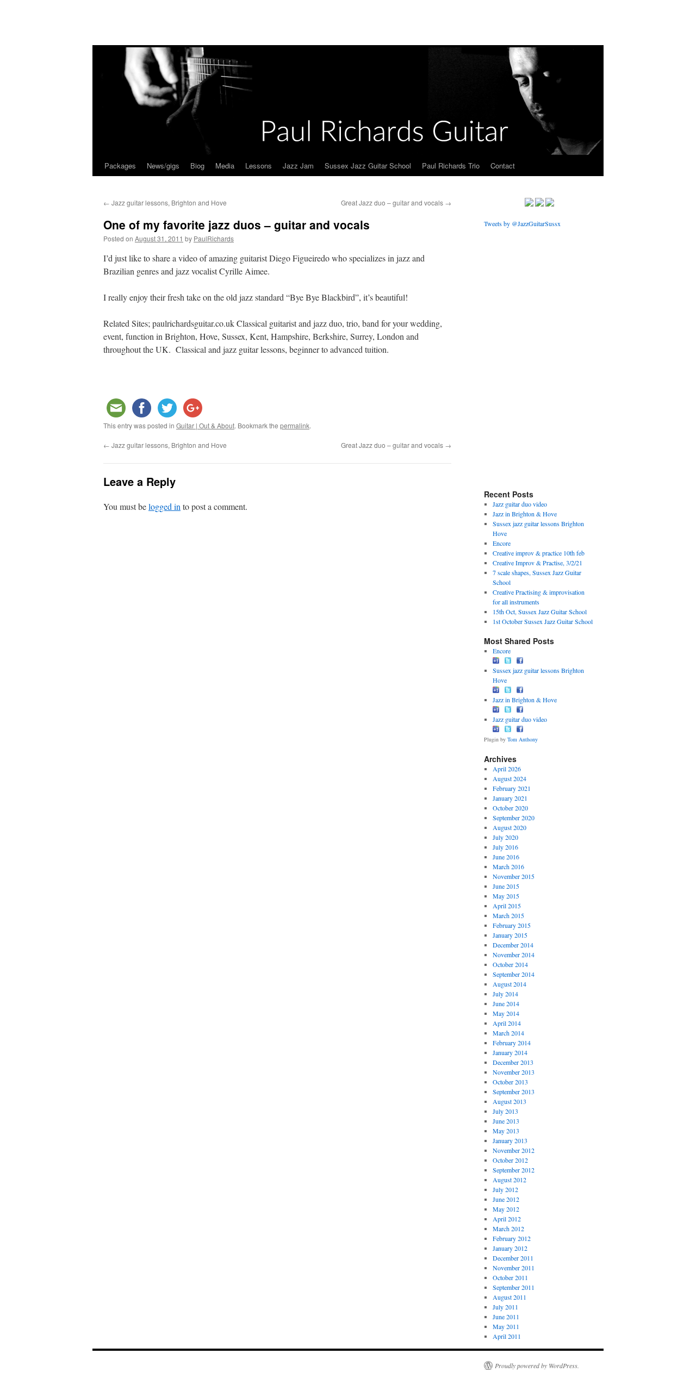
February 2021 (512, 788)
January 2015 (510, 935)
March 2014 (508, 1032)
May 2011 (506, 1326)
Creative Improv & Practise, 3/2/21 (537, 562)
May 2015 (506, 895)
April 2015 (507, 905)
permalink (294, 425)
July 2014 (505, 993)
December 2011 (513, 1257)
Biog (197, 165)
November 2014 (514, 954)
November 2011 (514, 1267)
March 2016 (508, 866)
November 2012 (514, 1150)
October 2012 (510, 1160)
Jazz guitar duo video (520, 504)
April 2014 (507, 1023)
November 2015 (514, 876)
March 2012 (508, 1228)
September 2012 (514, 1169)
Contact (502, 165)
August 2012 (509, 1179)
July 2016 (505, 847)
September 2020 (514, 817)
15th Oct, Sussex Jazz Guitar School (540, 611)
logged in (164, 506)
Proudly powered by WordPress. (537, 1365)
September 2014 (514, 974)
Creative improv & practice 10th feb (539, 552)
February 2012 (512, 1238)
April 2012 (507, 1218)
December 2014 (513, 944)
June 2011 (506, 1316)
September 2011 (514, 1287)
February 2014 (512, 1042)
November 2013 (514, 1072)
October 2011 (510, 1277)
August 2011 (509, 1297)
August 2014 (509, 984)
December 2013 (513, 1062)
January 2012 (510, 1248)
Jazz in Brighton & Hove (525, 513)
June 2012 (506, 1199)
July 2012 (505, 1189)
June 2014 (506, 1003)
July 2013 (505, 1111)
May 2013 (506, 1130)
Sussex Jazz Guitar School (368, 165)
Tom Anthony (522, 739)
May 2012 (506, 1209)
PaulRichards (214, 238)
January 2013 (510, 1140)
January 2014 (510, 1052)
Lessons (258, 165)
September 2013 (514, 1091)
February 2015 (512, 925)
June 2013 (506, 1120)
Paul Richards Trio (451, 165)
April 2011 (507, 1336)
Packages (120, 165)
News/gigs (163, 165)
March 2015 (508, 915)
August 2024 (509, 778)
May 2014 (506, 1013)
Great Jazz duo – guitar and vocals (396, 202)
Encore (502, 543)
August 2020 (509, 827)
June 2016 (506, 856)
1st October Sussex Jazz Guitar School (543, 621)
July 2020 (505, 837)
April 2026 (507, 768)
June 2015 (506, 886)
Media (224, 165)
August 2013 (509, 1101)
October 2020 (510, 807)
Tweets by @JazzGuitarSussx (522, 223)
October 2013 (510, 1081)
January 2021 (510, 798)
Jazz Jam (298, 165)
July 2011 (505, 1306)
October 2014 (510, 964)
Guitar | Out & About (205, 425)
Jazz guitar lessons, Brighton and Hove (165, 202)
